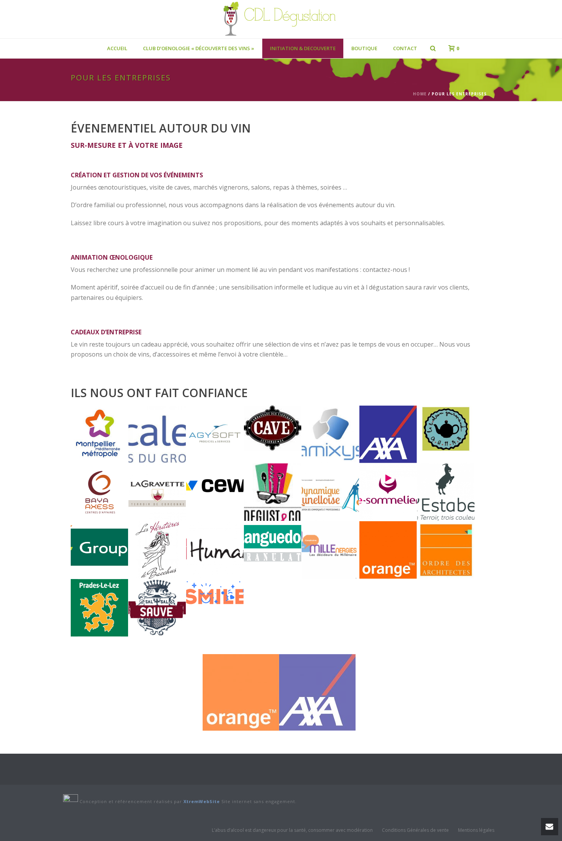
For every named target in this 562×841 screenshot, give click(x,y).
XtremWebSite (202, 801)
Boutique (364, 48)
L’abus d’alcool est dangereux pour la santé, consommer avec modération (292, 830)
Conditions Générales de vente (415, 830)
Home (420, 94)
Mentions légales (476, 830)
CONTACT (405, 48)
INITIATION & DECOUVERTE (303, 48)
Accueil (117, 48)
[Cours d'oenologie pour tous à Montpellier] (281, 19)
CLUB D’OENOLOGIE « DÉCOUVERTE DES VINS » (198, 48)
